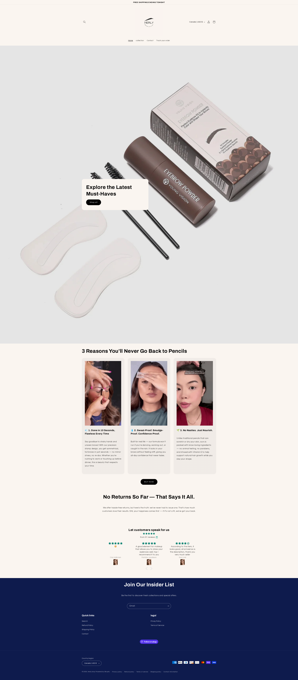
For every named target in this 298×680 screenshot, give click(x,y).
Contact (85, 634)
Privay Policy (156, 621)
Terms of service (142, 671)
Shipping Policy (88, 629)
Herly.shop (91, 671)
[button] (84, 22)
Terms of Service (157, 625)
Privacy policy (117, 671)
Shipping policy (156, 671)
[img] (149, 534)
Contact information (171, 671)
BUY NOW (149, 482)
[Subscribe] (168, 606)
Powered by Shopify (103, 671)
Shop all (93, 202)
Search (85, 621)
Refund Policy (87, 625)
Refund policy (129, 671)
